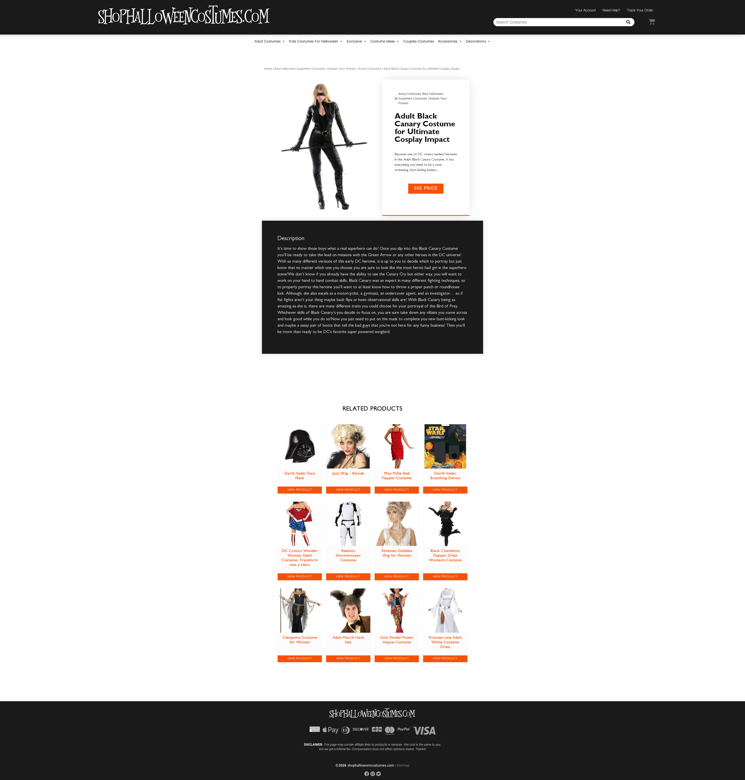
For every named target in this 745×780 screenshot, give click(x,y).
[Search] (628, 22)
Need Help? (611, 10)
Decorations (476, 41)
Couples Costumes (418, 41)
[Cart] (651, 21)
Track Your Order (640, 10)
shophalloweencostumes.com (370, 765)
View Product (299, 490)
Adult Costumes (268, 41)
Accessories (447, 41)
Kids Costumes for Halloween (313, 41)
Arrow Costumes (369, 68)
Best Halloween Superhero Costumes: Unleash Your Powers (315, 68)
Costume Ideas (382, 41)
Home (268, 68)
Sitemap (403, 765)
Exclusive (354, 41)
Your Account (585, 10)
